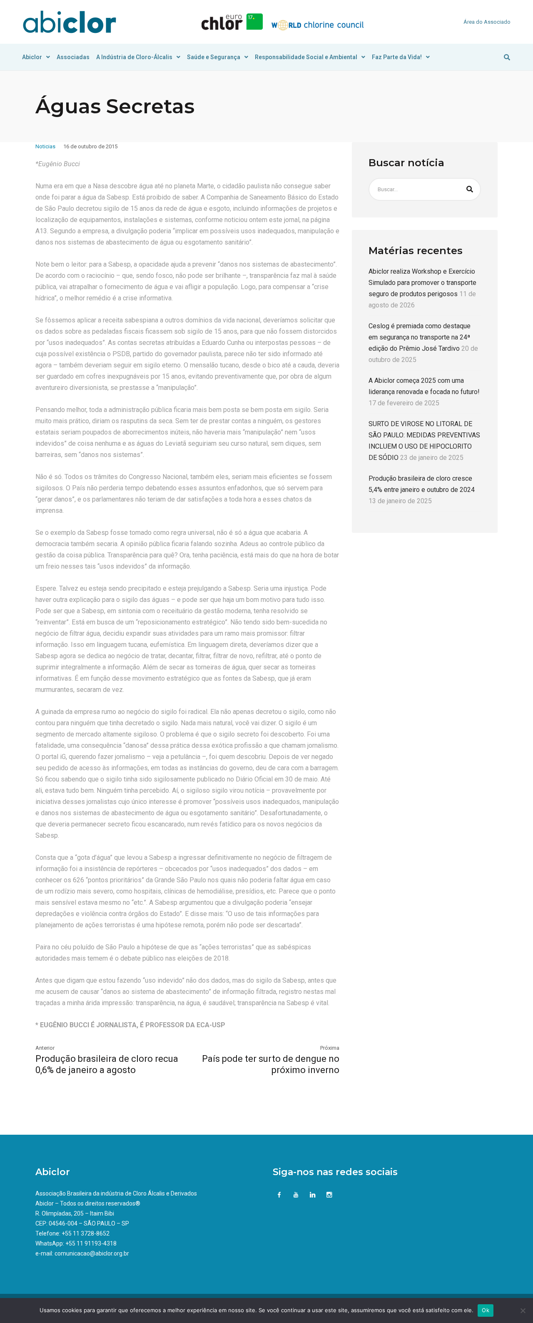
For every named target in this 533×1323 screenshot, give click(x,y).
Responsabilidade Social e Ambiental (306, 57)
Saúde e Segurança (213, 57)
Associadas (73, 57)
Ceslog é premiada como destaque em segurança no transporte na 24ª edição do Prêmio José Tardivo (420, 337)
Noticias (45, 146)
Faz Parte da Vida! (397, 57)
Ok (485, 1310)
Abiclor (32, 57)
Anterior (45, 1048)
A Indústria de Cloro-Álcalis (134, 57)
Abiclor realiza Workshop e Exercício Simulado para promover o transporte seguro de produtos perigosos (422, 282)
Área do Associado (487, 22)
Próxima (329, 1048)
